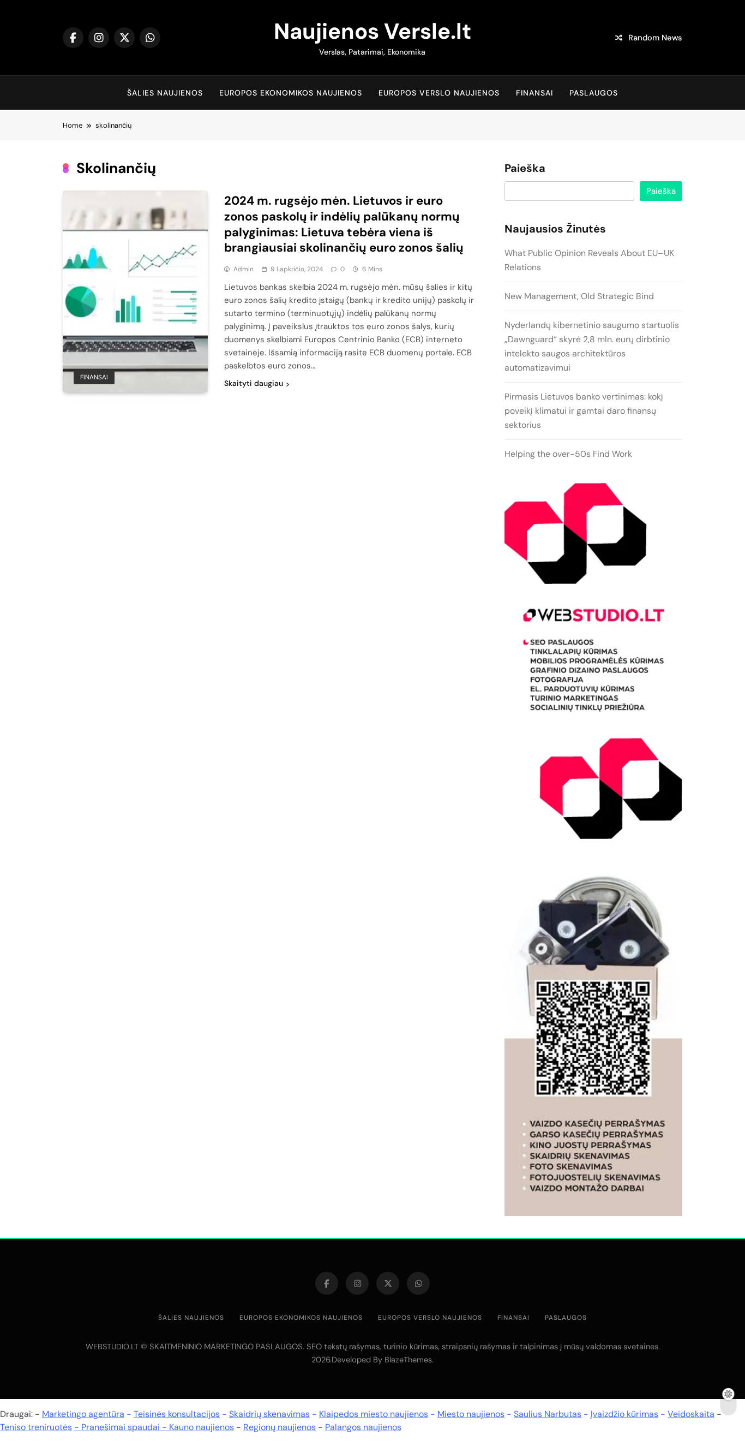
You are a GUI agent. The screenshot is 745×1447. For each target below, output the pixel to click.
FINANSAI (534, 93)
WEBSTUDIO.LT (112, 1346)
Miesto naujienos (470, 1414)
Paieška (524, 168)
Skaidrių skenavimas (269, 1414)
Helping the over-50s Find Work (568, 454)
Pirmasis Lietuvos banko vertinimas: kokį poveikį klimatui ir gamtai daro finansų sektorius (583, 411)
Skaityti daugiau (253, 383)
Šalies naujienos (165, 93)
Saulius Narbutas (547, 1414)
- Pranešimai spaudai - (121, 1427)
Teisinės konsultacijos (177, 1414)
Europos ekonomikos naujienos (290, 93)
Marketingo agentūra (83, 1414)
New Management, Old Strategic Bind (579, 296)
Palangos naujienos (363, 1427)
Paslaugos (593, 93)
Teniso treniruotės (36, 1427)
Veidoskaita (691, 1414)
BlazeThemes (408, 1360)
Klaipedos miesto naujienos (373, 1414)
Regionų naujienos (279, 1427)
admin (243, 269)
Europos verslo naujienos (439, 93)
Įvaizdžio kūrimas (624, 1414)
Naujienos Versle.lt (372, 31)
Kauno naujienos (201, 1427)
